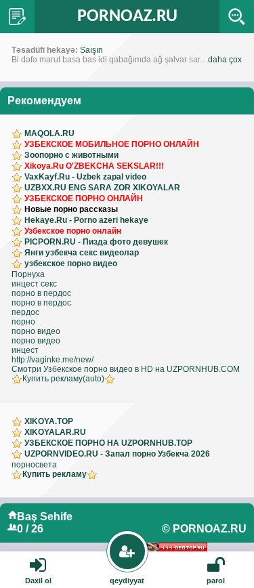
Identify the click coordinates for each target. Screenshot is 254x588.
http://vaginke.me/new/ (52, 359)
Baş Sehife (44, 516)
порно (23, 322)
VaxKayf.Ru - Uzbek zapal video (85, 177)
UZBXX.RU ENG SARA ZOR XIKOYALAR (102, 187)
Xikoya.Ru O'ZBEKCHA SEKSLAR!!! (94, 166)
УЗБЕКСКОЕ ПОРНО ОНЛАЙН (83, 198)
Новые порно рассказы (71, 209)
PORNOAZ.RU (127, 16)
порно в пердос (41, 293)
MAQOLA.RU (49, 133)
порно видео (36, 331)
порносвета (34, 464)
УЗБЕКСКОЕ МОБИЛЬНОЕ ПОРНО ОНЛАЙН (111, 144)
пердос (25, 312)
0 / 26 (30, 528)
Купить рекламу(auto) (63, 378)
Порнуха (28, 274)
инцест (25, 350)
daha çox (225, 59)
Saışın (91, 50)
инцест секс (34, 284)
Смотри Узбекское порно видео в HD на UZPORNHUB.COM (126, 369)
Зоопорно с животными (71, 155)
